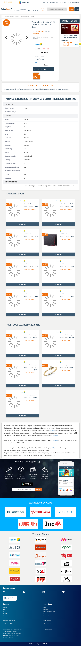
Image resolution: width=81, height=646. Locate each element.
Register (71, 9)
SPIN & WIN (25, 2)
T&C (36, 62)
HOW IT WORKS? (57, 2)
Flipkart (36, 34)
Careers (45, 613)
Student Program (47, 620)
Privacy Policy (6, 615)
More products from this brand (23, 325)
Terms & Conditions (7, 618)
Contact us (47, 624)
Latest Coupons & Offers (49, 611)
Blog (4, 609)
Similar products (15, 193)
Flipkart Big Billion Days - (10, 631)
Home (44, 607)
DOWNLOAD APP (74, 2)
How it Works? (6, 613)
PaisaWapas (36, 644)
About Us (5, 607)
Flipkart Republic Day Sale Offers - (12, 633)
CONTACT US (66, 2)
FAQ (4, 611)
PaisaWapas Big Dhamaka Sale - (11, 627)
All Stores (45, 609)
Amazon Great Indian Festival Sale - (12, 629)
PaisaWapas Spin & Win (8, 637)
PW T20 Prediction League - (11, 635)
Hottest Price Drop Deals (49, 618)
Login (77, 9)
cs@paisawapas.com (48, 629)
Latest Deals (46, 615)
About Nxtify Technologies (9, 620)
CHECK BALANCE (47, 2)
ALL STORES (23, 9)
